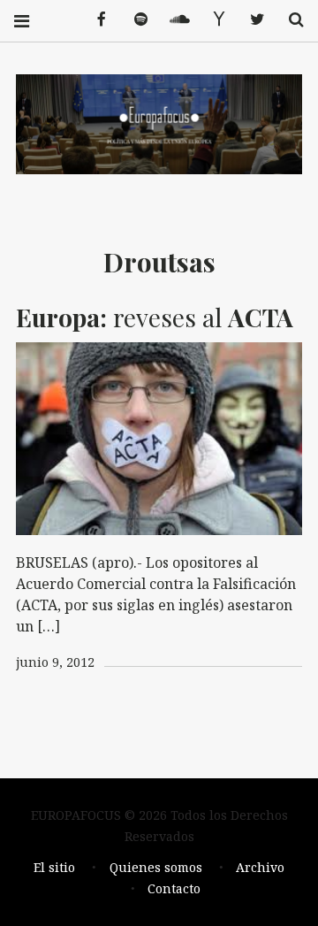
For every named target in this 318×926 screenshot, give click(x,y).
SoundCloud (173, 19)
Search (289, 19)
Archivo (260, 867)
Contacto (174, 888)
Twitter (251, 19)
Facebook (95, 19)
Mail (212, 19)
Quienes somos (156, 867)
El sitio (54, 867)
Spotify (134, 19)
